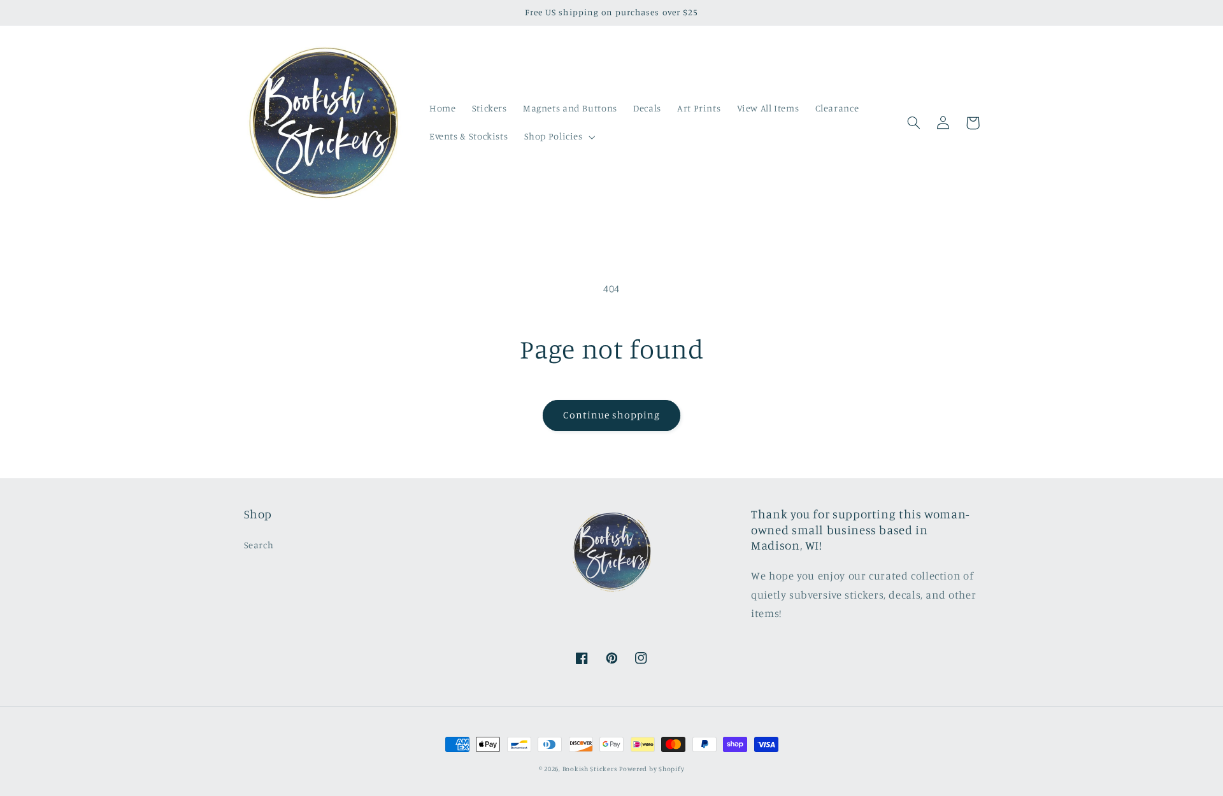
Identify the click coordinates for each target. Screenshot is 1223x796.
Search (259, 544)
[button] (558, 137)
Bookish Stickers (589, 768)
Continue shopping (612, 415)
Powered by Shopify (651, 768)
